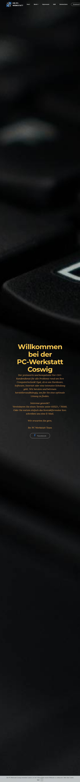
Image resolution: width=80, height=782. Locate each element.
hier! (38, 780)
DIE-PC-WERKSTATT (18, 4)
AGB (54, 4)
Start (28, 4)
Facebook (41, 436)
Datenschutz (64, 4)
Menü (35, 4)
